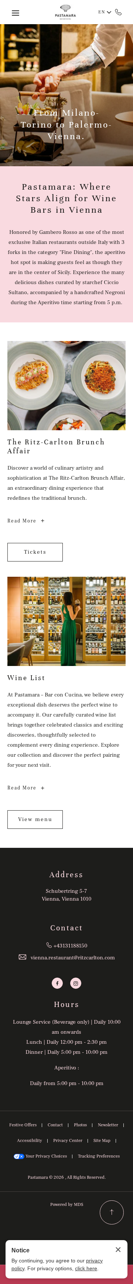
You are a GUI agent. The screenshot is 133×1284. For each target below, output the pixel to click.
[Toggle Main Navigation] (15, 13)
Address (66, 874)
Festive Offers (23, 1125)
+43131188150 (118, 11)
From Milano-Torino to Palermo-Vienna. (66, 124)
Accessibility (29, 1140)
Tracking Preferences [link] (99, 1156)
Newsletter (108, 1125)
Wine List (26, 677)
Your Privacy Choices (45, 1156)
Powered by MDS (66, 1204)
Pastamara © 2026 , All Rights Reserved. (67, 1177)
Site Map (101, 1140)
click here (86, 1268)
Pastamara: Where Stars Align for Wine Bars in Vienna (66, 198)
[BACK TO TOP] (112, 1212)
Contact (66, 928)
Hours (66, 1004)
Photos (80, 1125)
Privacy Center (67, 1140)
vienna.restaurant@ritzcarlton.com (73, 957)
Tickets (41, 553)
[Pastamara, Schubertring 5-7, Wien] (66, 12)
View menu (35, 822)
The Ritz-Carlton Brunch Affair (56, 446)
